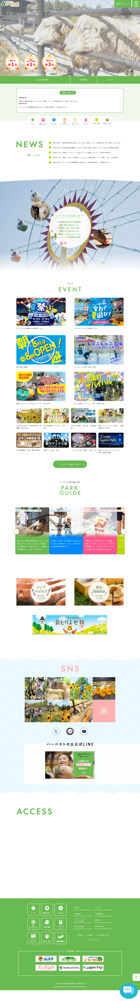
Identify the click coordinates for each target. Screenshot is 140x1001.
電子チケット (122, 4)
